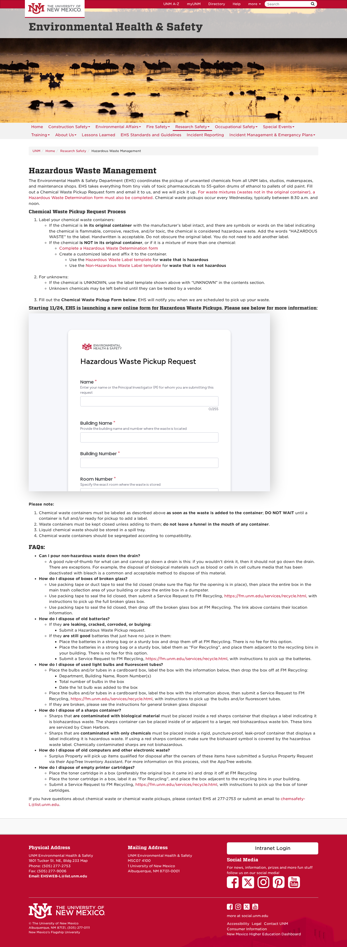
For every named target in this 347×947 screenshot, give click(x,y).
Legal (256, 924)
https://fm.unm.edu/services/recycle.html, (265, 596)
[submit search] (312, 4)
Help (237, 4)
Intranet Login (272, 848)
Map (84, 861)
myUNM (194, 4)
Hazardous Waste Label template (119, 259)
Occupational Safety (235, 127)
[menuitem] (37, 127)
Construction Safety (68, 127)
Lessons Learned (98, 135)
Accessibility (238, 924)
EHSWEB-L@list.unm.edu (64, 876)
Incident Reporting (205, 135)
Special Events (277, 127)
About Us (64, 135)
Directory (216, 4)
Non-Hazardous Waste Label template (123, 265)
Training (39, 135)
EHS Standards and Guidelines (151, 135)
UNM (36, 151)
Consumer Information (247, 929)
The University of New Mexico (55, 9)
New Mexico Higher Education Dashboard (264, 934)
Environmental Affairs (117, 127)
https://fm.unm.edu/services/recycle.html (185, 658)
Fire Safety (156, 127)
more (253, 4)
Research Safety (191, 127)
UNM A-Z (171, 4)
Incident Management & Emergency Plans (271, 135)
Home (37, 127)
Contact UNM (276, 924)
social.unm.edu (255, 916)
